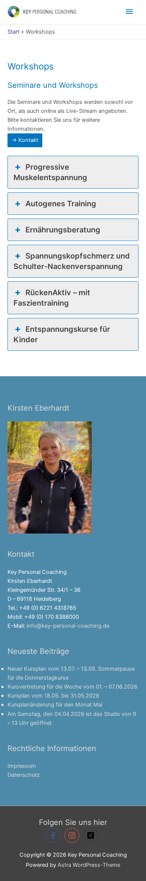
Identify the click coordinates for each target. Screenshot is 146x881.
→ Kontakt (25, 140)
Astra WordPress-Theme (89, 865)
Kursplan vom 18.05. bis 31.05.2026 (53, 695)
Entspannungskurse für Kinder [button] (61, 334)
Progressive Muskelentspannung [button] (50, 172)
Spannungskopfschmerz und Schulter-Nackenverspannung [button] (71, 261)
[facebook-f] (54, 835)
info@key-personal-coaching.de (68, 625)
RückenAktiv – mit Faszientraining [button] (51, 297)
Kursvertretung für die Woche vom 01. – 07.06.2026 (72, 686)
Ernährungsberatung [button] (62, 229)
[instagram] (73, 835)
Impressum (21, 766)
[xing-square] (91, 835)
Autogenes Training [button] (60, 203)
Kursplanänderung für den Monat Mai (54, 704)
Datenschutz (23, 775)
